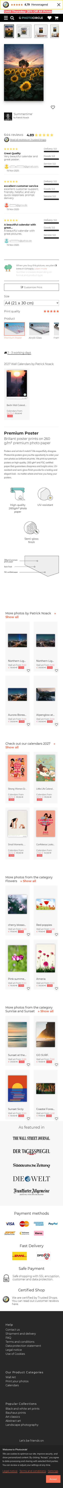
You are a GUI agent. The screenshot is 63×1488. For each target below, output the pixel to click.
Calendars (12, 1385)
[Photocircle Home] (31, 18)
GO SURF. (42, 1055)
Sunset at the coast (17, 1055)
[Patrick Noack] (8, 117)
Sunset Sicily (16, 1109)
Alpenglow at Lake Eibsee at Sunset (45, 714)
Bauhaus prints (16, 1412)
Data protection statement (23, 1345)
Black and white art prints (22, 1408)
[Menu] (6, 18)
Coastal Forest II (45, 1109)
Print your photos (17, 1381)
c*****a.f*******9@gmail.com (24, 166)
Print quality (12, 311)
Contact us (13, 1329)
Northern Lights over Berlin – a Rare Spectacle (45, 660)
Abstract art (13, 1420)
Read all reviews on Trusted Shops (28, 139)
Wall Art (11, 1377)
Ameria (41, 978)
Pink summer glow (17, 978)
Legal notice (14, 1349)
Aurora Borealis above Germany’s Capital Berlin (17, 714)
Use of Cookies (15, 1353)
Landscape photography (22, 1424)
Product (9, 318)
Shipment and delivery (21, 1333)
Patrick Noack (22, 117)
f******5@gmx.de (18, 205)
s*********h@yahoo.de (21, 240)
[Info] (7, 325)
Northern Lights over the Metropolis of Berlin (17, 660)
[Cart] (56, 18)
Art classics (13, 1416)
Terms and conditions (20, 1341)
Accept (53, 1479)
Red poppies (44, 924)
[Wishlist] (49, 18)
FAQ (8, 1337)
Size (6, 296)
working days (19, 352)
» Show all (28, 881)
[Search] (12, 18)
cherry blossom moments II (17, 924)
